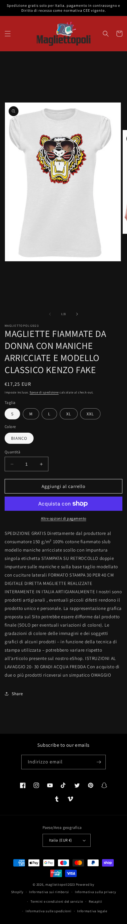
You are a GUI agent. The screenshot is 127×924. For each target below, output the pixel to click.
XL (68, 414)
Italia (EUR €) (60, 840)
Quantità (12, 452)
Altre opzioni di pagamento (63, 518)
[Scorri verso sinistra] (50, 314)
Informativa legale (92, 911)
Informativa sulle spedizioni (49, 911)
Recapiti (95, 901)
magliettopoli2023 (60, 884)
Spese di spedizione (44, 392)
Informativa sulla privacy (95, 892)
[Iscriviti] (98, 762)
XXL (90, 414)
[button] (7, 33)
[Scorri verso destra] (77, 314)
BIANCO (19, 438)
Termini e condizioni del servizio (57, 901)
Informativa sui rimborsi (49, 892)
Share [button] (17, 693)
